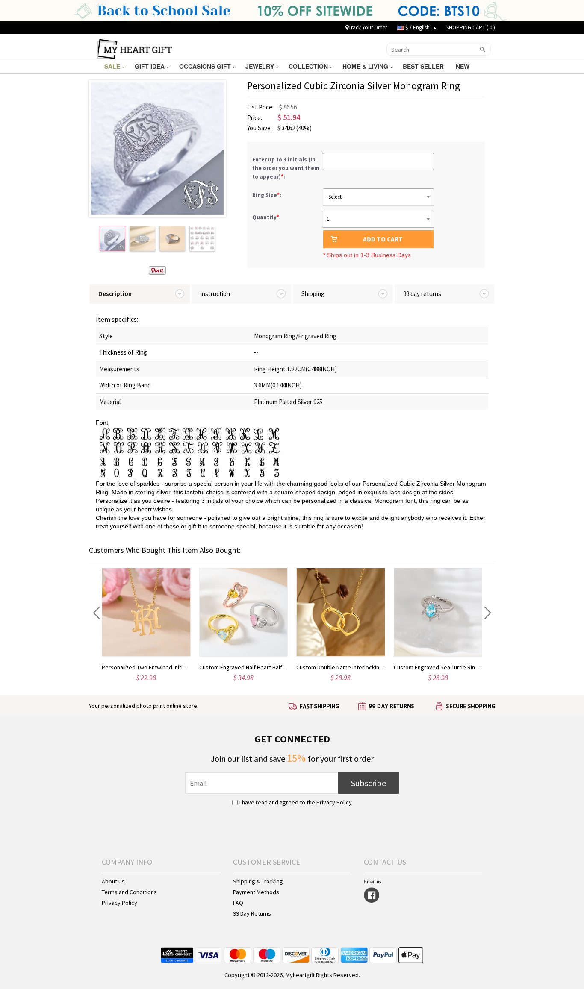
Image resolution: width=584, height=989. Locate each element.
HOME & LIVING (366, 66)
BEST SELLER (424, 66)
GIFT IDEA (150, 66)
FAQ (238, 903)
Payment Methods (256, 892)
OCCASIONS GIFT (206, 66)
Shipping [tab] (312, 294)
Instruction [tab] (215, 294)
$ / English (417, 27)
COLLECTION (309, 66)
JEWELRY (260, 66)
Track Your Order (367, 27)
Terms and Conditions (129, 892)
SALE (113, 66)
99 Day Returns (252, 913)
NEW (463, 66)
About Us (113, 881)
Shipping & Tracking (258, 881)
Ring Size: (267, 195)
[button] (96, 613)
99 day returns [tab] (422, 294)
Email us (372, 882)
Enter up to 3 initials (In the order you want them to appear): (285, 168)
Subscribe (368, 783)
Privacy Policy (334, 802)
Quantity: (266, 217)
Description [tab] (115, 294)
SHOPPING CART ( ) (470, 27)
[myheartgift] (134, 48)
